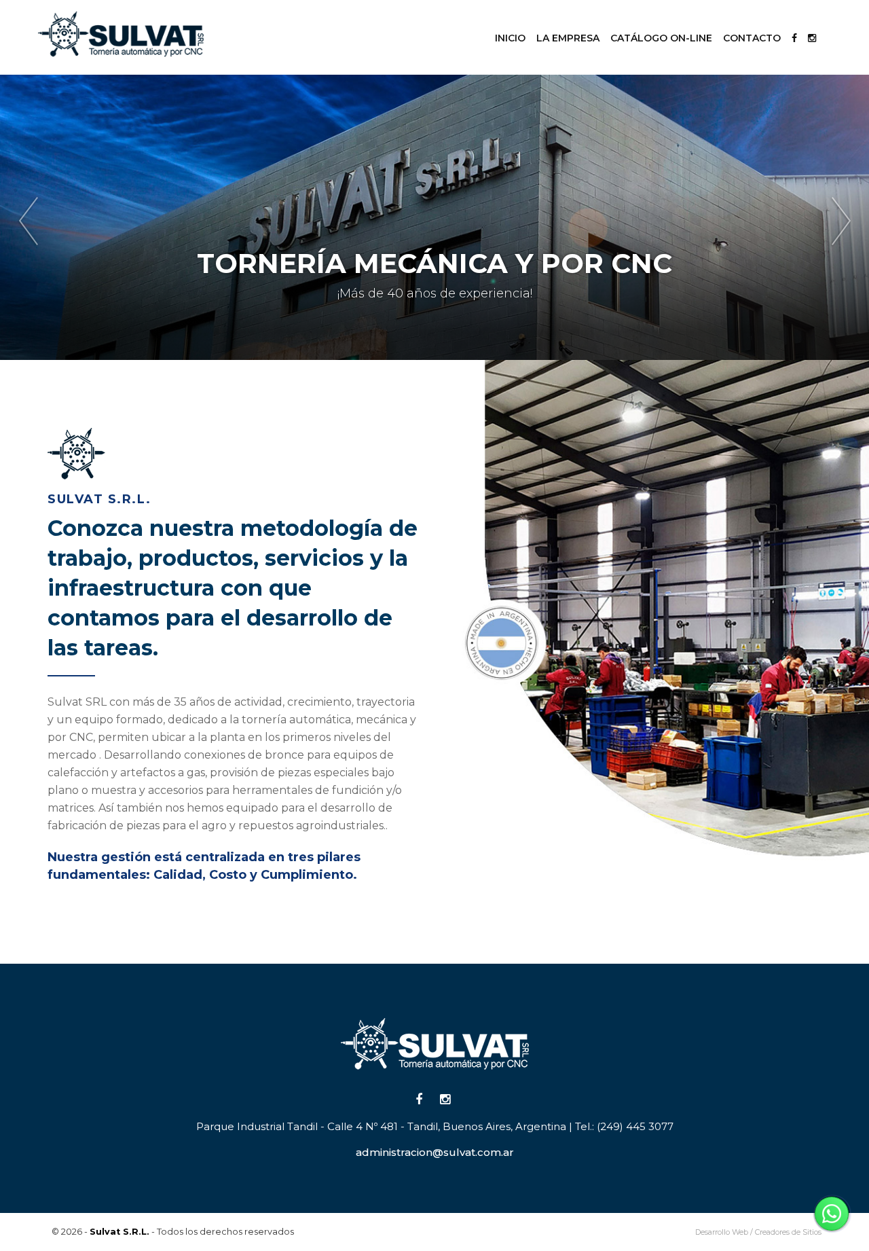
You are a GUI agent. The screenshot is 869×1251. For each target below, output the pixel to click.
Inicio (510, 38)
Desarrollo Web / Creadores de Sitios (758, 1232)
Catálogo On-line (661, 38)
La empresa (567, 38)
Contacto (752, 38)
